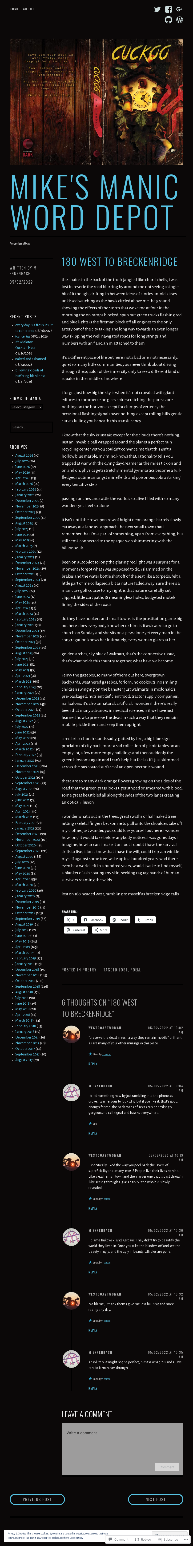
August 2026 (24, 455)
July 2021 (21, 794)
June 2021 (22, 800)
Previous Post (31, 1499)
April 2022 (22, 743)
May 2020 (22, 873)
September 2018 (27, 986)
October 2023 (25, 642)
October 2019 (25, 913)
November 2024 (27, 568)
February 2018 (25, 1026)
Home (14, 9)
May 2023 (22, 670)
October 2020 (25, 845)
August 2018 (24, 992)
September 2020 (27, 851)
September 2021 (27, 783)
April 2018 (22, 1015)
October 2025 (25, 512)
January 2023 (24, 693)
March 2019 (24, 952)
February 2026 (25, 489)
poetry (89, 970)
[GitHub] (168, 20)
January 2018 (24, 1032)
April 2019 (22, 947)
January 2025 (24, 557)
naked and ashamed (30, 359)
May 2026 (22, 472)
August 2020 (24, 856)
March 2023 (23, 681)
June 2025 (22, 534)
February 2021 (25, 823)
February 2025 (25, 551)
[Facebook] (168, 9)
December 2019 (27, 902)
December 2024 (27, 563)
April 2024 (22, 608)
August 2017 (24, 1060)
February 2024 (25, 619)
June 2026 (22, 467)
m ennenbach (23, 270)
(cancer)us (22, 336)
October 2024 (25, 574)
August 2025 (24, 523)
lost (123, 970)
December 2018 (27, 969)
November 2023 (27, 636)
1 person (106, 1054)
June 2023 (22, 664)
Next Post (147, 1499)
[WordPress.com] (179, 20)
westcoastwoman (104, 1027)
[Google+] (179, 9)
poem (135, 970)
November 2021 (27, 772)
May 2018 (22, 1009)
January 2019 (24, 964)
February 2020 (25, 890)
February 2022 (25, 755)
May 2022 (22, 738)
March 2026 (24, 484)
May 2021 (22, 806)
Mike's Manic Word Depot (95, 201)
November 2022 (27, 704)
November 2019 (27, 907)
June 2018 (22, 1003)
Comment (167, 1467)
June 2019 (22, 936)
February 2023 (25, 687)
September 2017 (27, 1054)
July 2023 (21, 659)
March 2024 (24, 614)
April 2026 (22, 478)
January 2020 (25, 896)
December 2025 (27, 501)
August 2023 (24, 653)
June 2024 (22, 597)
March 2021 (23, 817)
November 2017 (27, 1043)
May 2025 (22, 540)
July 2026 (22, 461)
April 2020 (23, 879)
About (29, 9)
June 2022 (22, 732)
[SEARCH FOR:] (31, 427)
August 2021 (24, 789)
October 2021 (25, 777)
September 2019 (27, 919)
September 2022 (27, 715)
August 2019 (24, 924)
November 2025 (27, 506)
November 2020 (27, 839)
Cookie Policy (76, 1537)
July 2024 (22, 591)
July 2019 (21, 930)
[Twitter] (157, 9)
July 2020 (22, 862)
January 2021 (24, 828)
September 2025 (27, 517)
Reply (93, 1063)
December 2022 (27, 698)
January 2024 (25, 625)
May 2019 (22, 941)
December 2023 (27, 630)
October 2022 (25, 710)
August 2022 (24, 721)
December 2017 (27, 1037)
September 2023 (27, 647)
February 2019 (25, 958)
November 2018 (27, 975)
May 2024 (22, 602)
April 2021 (22, 811)
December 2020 (27, 834)
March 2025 (24, 546)
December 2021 (27, 766)
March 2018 (24, 1020)
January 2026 (25, 495)
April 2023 (22, 676)
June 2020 (22, 868)
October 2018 (25, 981)
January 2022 (24, 760)
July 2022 (21, 727)
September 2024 (27, 580)
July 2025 (21, 529)
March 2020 (24, 885)
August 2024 (24, 585)
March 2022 (24, 749)
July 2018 (21, 998)
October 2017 (25, 1049)
